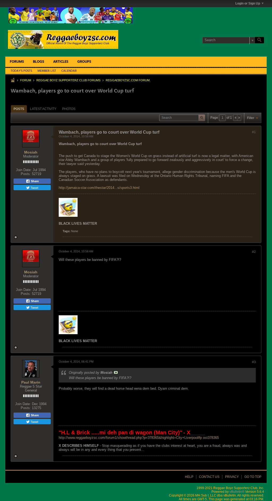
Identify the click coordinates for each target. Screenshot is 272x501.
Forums (17, 62)
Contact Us (209, 477)
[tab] (19, 109)
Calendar (69, 71)
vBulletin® (237, 492)
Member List (46, 71)
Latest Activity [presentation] (43, 109)
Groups (84, 62)
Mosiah (30, 152)
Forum (25, 80)
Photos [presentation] (68, 109)
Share (34, 181)
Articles (60, 62)
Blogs (38, 62)
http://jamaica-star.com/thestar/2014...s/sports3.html (99, 188)
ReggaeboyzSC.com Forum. (128, 80)
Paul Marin (30, 382)
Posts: (26, 174)
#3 (254, 362)
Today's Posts (21, 71)
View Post (116, 372)
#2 (254, 252)
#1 (254, 132)
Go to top (252, 477)
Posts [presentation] (19, 109)
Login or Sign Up (247, 3)
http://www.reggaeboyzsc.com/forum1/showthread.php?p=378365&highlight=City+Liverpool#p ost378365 (139, 438)
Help (189, 477)
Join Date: (24, 170)
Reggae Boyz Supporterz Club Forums (68, 80)
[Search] (259, 40)
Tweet (34, 187)
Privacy (232, 477)
